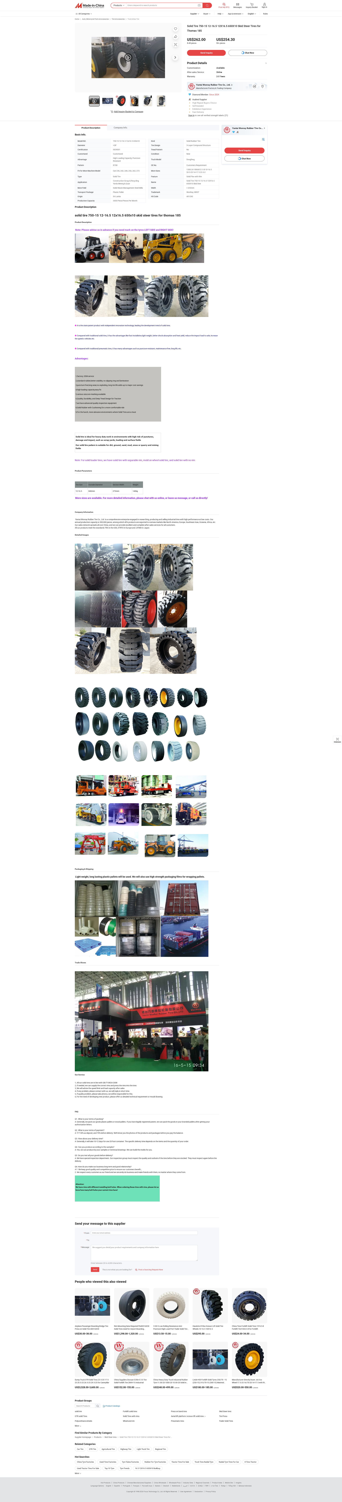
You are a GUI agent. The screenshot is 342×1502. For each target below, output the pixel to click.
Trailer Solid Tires (226, 1421)
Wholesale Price (174, 1483)
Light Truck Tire (143, 1449)
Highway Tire (125, 1449)
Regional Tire (160, 1449)
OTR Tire (92, 1449)
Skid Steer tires (225, 1411)
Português (126, 1486)
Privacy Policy (211, 1491)
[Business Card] (263, 139)
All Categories (84, 13)
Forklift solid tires (130, 1411)
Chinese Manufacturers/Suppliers (139, 1483)
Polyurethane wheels (83, 1421)
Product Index (217, 1483)
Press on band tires (179, 1411)
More (77, 1473)
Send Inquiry (206, 53)
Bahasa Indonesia (245, 1486)
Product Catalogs (112, 1406)
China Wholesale (160, 1483)
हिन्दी (206, 1486)
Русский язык (147, 1486)
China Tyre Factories (85, 1462)
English (108, 1486)
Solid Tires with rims (131, 1416)
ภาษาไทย (214, 1486)
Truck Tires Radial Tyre (204, 1462)
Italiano (157, 1486)
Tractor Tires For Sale (180, 1462)
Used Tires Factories (108, 1462)
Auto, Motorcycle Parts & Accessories (95, 19)
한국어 (192, 1486)
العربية (185, 1486)
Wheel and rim (129, 1421)
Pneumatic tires (177, 1421)
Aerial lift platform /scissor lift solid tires (187, 1416)
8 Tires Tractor (250, 1462)
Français (136, 1486)
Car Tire (80, 1449)
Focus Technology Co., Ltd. (153, 1491)
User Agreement (186, 1491)
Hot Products (105, 1483)
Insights (238, 1483)
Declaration (199, 1491)
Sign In (191, 115)
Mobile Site (229, 1483)
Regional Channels (202, 1483)
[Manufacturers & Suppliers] (89, 5)
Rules (265, 13)
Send (95, 1269)
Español (117, 1486)
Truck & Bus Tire (133, 19)
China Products (118, 1483)
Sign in (264, 7)
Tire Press (223, 1416)
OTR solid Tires (81, 1416)
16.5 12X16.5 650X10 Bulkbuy (147, 1468)
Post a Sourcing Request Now (149, 1269)
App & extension (234, 13)
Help (219, 13)
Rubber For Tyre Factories (155, 1462)
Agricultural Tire (108, 1449)
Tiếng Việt (232, 1486)
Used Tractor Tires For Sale (88, 1468)
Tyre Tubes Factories (130, 1462)
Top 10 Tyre (109, 1468)
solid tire (78, 1411)
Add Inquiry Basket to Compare (128, 111)
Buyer (205, 13)
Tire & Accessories (118, 19)
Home (77, 19)
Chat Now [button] (249, 53)
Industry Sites (188, 1483)
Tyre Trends (124, 1468)
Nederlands (176, 1486)
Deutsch (166, 1486)
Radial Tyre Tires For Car (229, 1462)
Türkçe (223, 1486)
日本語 (200, 1486)
